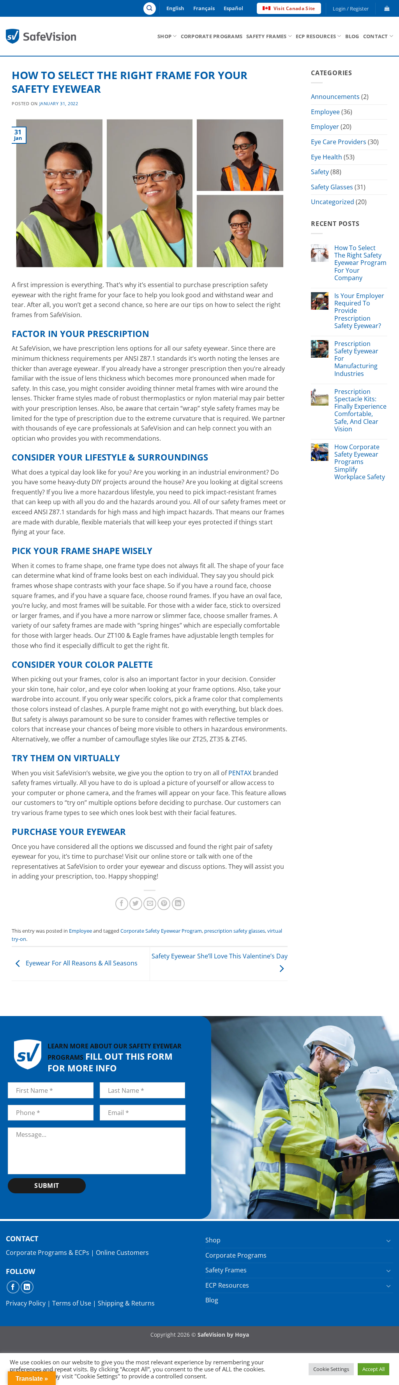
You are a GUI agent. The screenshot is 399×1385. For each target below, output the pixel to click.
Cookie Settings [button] (331, 1369)
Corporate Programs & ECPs (47, 1252)
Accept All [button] (373, 1369)
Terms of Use (71, 1303)
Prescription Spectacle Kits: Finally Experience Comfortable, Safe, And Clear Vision (360, 410)
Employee (80, 930)
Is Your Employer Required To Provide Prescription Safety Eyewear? (359, 311)
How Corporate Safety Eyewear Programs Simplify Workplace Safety (359, 462)
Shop (164, 36)
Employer (325, 126)
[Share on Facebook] (121, 903)
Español (233, 8)
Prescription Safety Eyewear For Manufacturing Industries (356, 359)
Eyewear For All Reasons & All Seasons (81, 963)
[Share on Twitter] (135, 903)
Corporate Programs (212, 36)
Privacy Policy (26, 1303)
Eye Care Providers (338, 142)
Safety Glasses (332, 187)
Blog (352, 36)
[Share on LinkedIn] (178, 903)
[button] (351, 8)
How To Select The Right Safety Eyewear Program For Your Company (360, 263)
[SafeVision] (41, 36)
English (175, 8)
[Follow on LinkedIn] (27, 1287)
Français (204, 8)
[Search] (149, 8)
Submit (46, 1185)
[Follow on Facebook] (13, 1287)
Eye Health (326, 157)
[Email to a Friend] (149, 903)
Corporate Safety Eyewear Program (161, 930)
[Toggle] (388, 1240)
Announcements (335, 96)
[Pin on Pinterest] (163, 903)
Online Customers (122, 1252)
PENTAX (239, 773)
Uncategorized (332, 202)
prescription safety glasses (234, 930)
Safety (320, 172)
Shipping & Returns (126, 1303)
